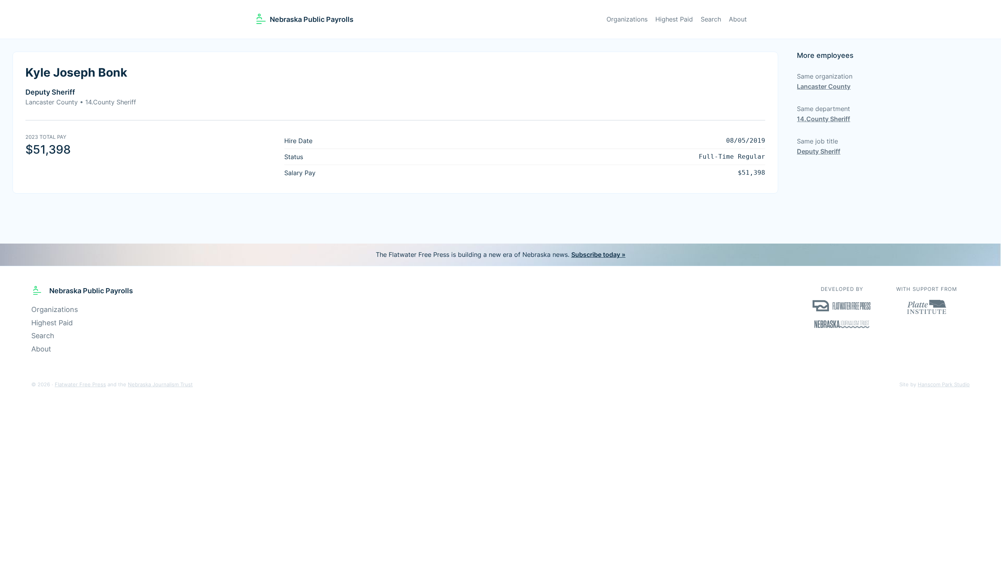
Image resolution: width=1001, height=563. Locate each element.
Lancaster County (823, 86)
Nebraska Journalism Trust (160, 384)
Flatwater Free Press (80, 384)
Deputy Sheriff (818, 151)
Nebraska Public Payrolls (311, 19)
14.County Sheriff (823, 119)
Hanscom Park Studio (944, 384)
